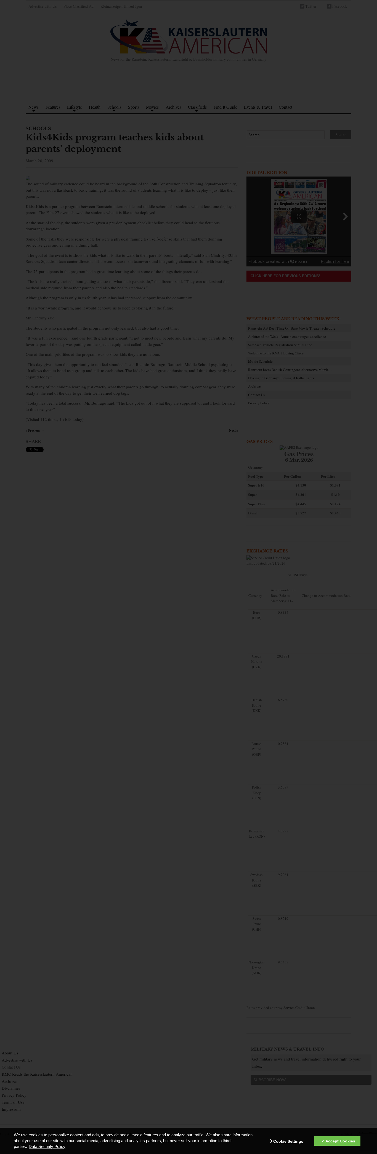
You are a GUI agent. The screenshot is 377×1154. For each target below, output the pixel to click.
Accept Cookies (340, 1141)
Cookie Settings (288, 1141)
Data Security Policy (47, 1147)
